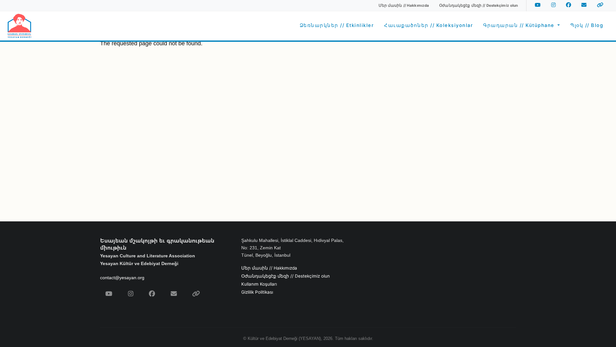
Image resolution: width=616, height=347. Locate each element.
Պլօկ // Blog (586, 25)
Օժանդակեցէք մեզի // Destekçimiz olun (285, 276)
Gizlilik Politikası (257, 292)
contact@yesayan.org (122, 277)
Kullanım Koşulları (259, 284)
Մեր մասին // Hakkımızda (269, 268)
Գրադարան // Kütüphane (519, 25)
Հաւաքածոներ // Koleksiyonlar (428, 25)
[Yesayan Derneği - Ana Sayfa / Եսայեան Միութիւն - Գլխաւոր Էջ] (19, 26)
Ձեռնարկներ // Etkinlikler (337, 25)
